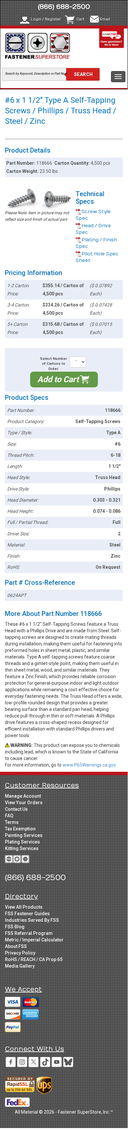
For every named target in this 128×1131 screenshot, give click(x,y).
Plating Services (22, 841)
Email (105, 19)
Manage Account (23, 796)
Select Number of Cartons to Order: (53, 364)
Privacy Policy (20, 952)
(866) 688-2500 (64, 6)
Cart (80, 19)
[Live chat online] (112, 38)
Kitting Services (22, 848)
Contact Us (16, 809)
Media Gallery (20, 966)
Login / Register (46, 19)
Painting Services (24, 835)
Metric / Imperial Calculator (34, 939)
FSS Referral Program (29, 933)
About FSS (16, 946)
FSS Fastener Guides (27, 913)
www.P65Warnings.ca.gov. (90, 765)
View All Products (24, 907)
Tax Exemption (20, 828)
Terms (12, 822)
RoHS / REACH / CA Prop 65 (34, 959)
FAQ (9, 815)
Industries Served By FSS (32, 920)
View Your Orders (24, 802)
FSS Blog (15, 926)
